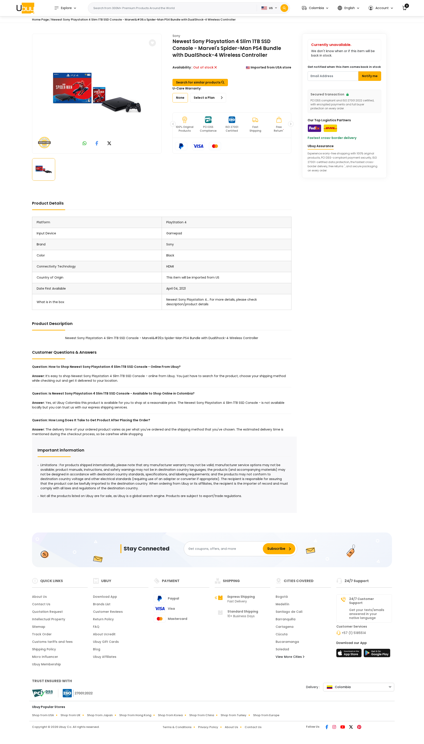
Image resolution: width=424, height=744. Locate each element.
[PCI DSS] (42, 693)
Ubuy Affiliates (104, 657)
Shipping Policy (44, 649)
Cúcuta (282, 634)
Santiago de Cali (289, 611)
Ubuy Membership (46, 664)
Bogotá (282, 596)
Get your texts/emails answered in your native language (366, 614)
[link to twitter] (109, 143)
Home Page (40, 19)
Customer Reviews (108, 611)
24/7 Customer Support (361, 601)
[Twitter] (351, 727)
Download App (105, 596)
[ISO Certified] (75, 693)
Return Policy (103, 619)
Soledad (282, 649)
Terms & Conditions (177, 727)
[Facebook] (327, 727)
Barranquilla (285, 619)
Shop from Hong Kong (135, 715)
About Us (39, 596)
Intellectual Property (48, 619)
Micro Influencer (45, 657)
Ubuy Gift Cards (106, 642)
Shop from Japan (100, 715)
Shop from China (201, 715)
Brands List (101, 604)
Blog (96, 649)
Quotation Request (47, 611)
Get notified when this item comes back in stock (344, 67)
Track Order (42, 634)
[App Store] (349, 654)
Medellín (282, 604)
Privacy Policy (208, 727)
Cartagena (284, 626)
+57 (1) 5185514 (354, 633)
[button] (315, 8)
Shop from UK (70, 715)
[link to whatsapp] (85, 143)
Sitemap (38, 626)
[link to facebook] (96, 143)
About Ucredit (104, 634)
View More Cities (289, 657)
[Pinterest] (359, 727)
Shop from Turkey (233, 715)
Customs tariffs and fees (52, 642)
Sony (176, 36)
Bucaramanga (287, 642)
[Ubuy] (25, 7)
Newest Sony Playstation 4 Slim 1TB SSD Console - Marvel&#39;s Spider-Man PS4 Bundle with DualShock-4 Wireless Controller (143, 19)
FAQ (96, 626)
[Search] (284, 8)
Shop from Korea (170, 715)
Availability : (182, 67)
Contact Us (41, 604)
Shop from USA (43, 715)
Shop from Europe (266, 715)
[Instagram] (335, 727)
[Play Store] (377, 654)
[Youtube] (343, 727)
